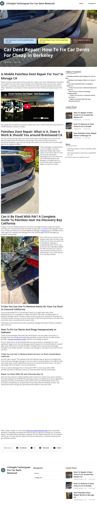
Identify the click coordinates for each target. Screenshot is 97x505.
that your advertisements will (37, 431)
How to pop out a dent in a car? (78, 157)
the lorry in (46, 231)
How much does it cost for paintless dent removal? (81, 149)
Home (81, 3)
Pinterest (46, 448)
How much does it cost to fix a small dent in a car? (81, 154)
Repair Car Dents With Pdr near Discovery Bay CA (79, 100)
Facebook (23, 448)
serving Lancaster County (17, 339)
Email (59, 448)
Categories (92, 3)
